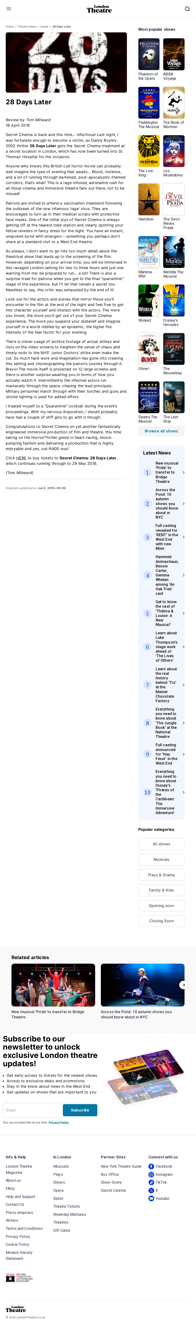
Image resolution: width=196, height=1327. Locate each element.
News (44, 26)
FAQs (10, 1188)
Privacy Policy (59, 1122)
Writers (12, 1220)
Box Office (110, 1174)
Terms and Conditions (24, 1228)
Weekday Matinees (69, 1214)
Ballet (58, 1198)
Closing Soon (161, 920)
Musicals (161, 859)
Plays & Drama (161, 874)
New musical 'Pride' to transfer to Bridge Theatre (47, 1014)
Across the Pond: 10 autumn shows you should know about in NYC (136, 1014)
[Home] (99, 9)
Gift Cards (62, 1230)
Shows (59, 1182)
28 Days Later (61, 26)
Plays (58, 1174)
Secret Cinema (113, 1190)
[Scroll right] (183, 985)
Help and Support (20, 1196)
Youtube (162, 1198)
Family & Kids (161, 890)
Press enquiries (19, 1212)
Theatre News (27, 26)
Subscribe (80, 1110)
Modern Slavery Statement (19, 1255)
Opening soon (161, 905)
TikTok (161, 1182)
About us (13, 1180)
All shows (161, 843)
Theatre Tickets (66, 1206)
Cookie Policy (17, 1244)
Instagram (164, 1174)
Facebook (164, 1166)
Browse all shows (161, 431)
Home (10, 26)
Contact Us (15, 1204)
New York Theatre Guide (121, 1166)
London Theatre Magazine (19, 1169)
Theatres (60, 1222)
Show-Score (111, 1182)
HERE (21, 458)
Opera (58, 1190)
